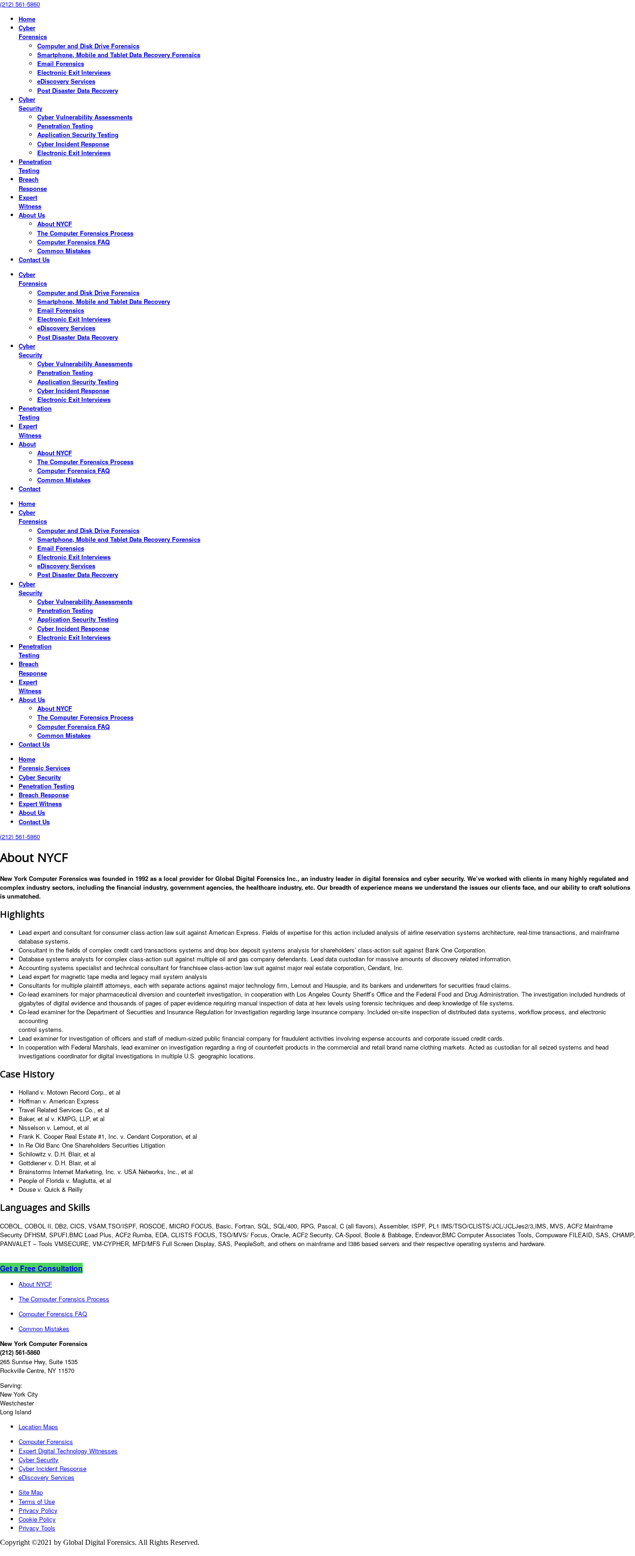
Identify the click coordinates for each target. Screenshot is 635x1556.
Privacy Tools (37, 1527)
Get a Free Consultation (41, 1268)
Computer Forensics (46, 1441)
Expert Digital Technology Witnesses (68, 1450)
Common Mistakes (44, 1328)
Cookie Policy (37, 1519)
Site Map (31, 1492)
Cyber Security (39, 1459)
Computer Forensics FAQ (53, 1313)
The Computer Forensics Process (64, 1298)
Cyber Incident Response (52, 1468)
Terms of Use (37, 1501)
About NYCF (35, 1284)
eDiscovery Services (46, 1477)
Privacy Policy (38, 1510)
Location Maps (38, 1426)
